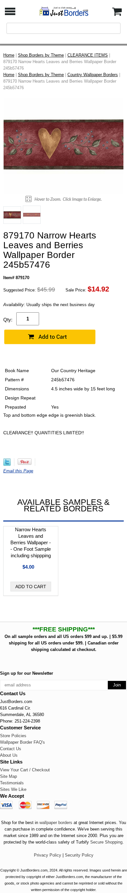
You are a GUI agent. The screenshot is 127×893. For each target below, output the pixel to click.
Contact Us (10, 748)
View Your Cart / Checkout (25, 769)
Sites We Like (13, 789)
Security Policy (79, 855)
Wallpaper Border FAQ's (22, 742)
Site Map (8, 776)
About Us (9, 755)
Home (8, 55)
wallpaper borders (55, 822)
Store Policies (13, 735)
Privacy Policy (47, 855)
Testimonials (12, 782)
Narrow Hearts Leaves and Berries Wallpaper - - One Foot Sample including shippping (30, 542)
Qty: (7, 319)
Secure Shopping (106, 842)
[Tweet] (7, 464)
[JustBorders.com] (64, 10)
